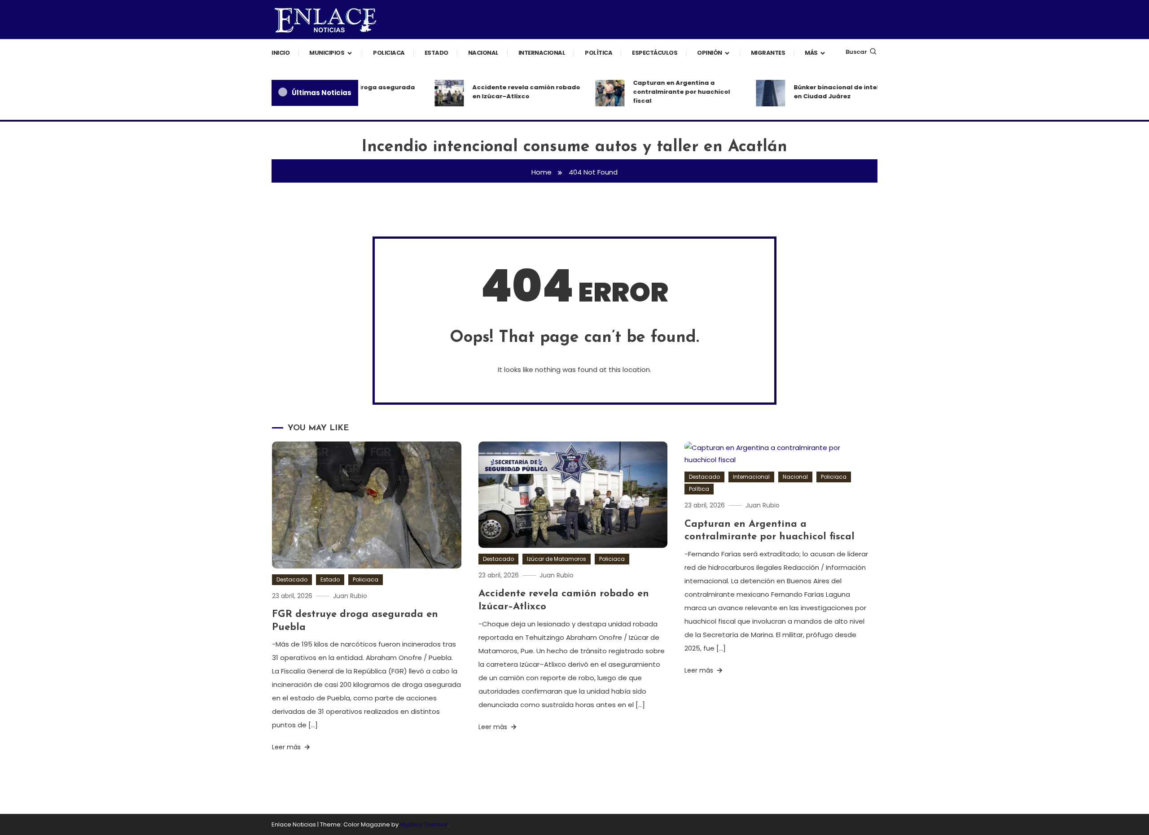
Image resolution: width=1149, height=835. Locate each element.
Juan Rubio (350, 595)
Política (598, 52)
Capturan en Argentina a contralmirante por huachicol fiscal (670, 92)
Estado (436, 52)
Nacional (483, 52)
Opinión (709, 52)
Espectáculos (654, 52)
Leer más (287, 747)
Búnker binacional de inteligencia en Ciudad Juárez (837, 92)
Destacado (291, 579)
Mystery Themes (423, 824)
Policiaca (389, 52)
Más (811, 52)
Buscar (856, 52)
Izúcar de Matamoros (556, 559)
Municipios (326, 52)
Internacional (542, 52)
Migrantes (768, 52)
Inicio (280, 52)
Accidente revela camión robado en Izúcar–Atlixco (515, 92)
